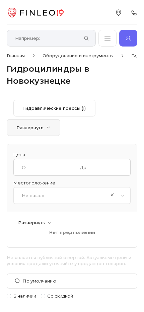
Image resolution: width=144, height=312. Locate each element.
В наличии (24, 296)
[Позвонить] (134, 12)
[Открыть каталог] (107, 38)
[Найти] (86, 38)
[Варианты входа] (128, 38)
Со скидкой (60, 296)
